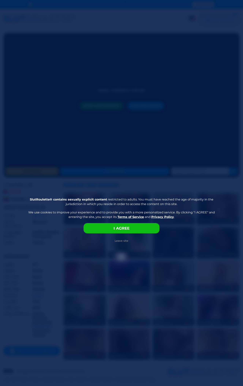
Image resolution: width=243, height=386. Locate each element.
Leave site (121, 240)
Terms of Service (131, 217)
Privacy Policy (162, 217)
